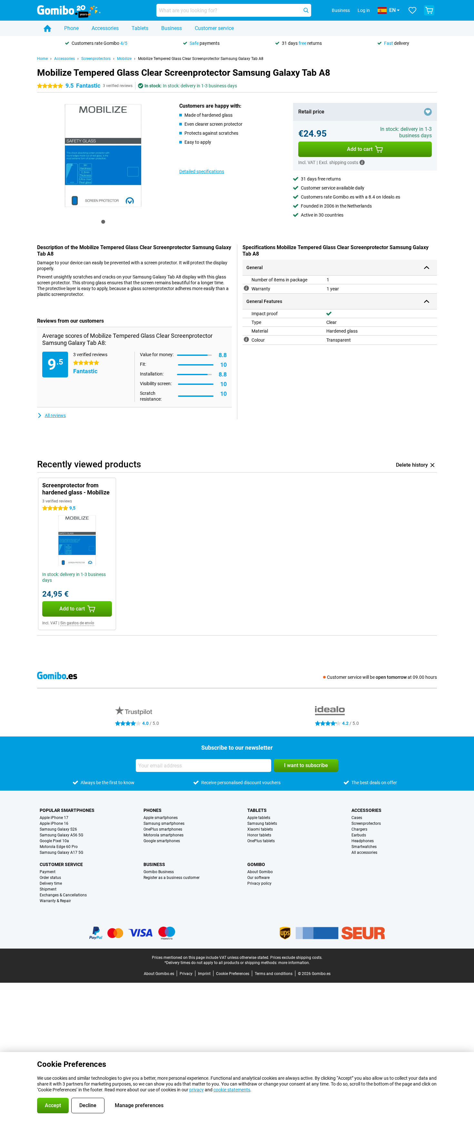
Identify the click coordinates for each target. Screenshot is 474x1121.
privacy (196, 1089)
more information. (294, 962)
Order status (50, 877)
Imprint (204, 973)
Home (42, 58)
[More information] (362, 162)
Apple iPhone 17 (54, 817)
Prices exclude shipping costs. (296, 957)
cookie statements (231, 1089)
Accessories (105, 28)
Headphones (362, 841)
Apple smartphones (160, 817)
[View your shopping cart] (429, 10)
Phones (152, 810)
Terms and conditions (273, 973)
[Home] (47, 28)
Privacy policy (259, 883)
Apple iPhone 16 (54, 823)
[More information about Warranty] (246, 288)
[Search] (306, 10)
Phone (71, 28)
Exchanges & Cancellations (63, 895)
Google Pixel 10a (54, 841)
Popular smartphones (67, 810)
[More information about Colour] (246, 339)
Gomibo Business (158, 872)
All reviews (55, 415)
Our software (258, 877)
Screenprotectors (96, 58)
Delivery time (51, 883)
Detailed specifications (201, 171)
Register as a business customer (171, 877)
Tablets (140, 28)
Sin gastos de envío (77, 623)
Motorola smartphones (163, 835)
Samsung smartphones (163, 823)
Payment (47, 872)
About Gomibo (260, 872)
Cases (356, 817)
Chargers (359, 829)
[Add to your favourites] (428, 112)
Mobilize (124, 58)
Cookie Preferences (232, 973)
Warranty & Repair (55, 901)
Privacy (186, 973)
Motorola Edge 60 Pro (59, 846)
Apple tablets (258, 817)
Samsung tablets (262, 823)
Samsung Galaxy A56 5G (61, 835)
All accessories (364, 852)
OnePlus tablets (261, 841)
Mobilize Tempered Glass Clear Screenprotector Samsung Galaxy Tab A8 (200, 58)
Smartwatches (364, 846)
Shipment (48, 889)
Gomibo (256, 864)
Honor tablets (259, 835)
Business (171, 28)
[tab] (103, 222)
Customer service (214, 28)
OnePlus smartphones (162, 829)
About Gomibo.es (159, 973)
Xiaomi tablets (260, 829)
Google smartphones (161, 841)
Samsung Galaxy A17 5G (61, 852)
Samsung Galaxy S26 (58, 829)
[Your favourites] (412, 10)
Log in (364, 10)
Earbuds (358, 835)
